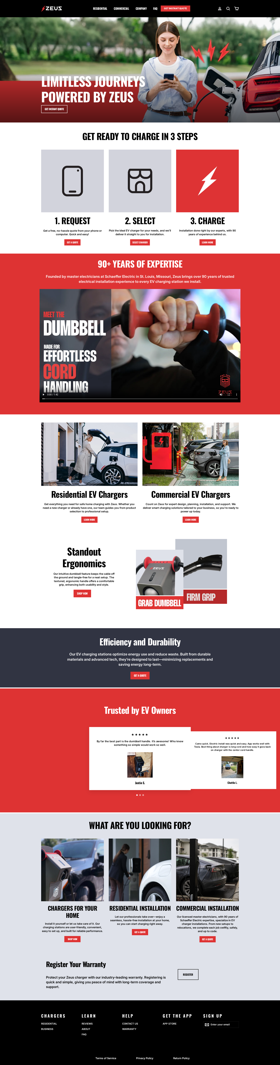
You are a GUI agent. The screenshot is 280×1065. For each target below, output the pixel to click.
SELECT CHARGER (139, 242)
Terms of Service (105, 1058)
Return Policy (181, 1058)
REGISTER (188, 974)
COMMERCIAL (121, 8)
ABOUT (86, 1029)
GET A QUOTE (72, 242)
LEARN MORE (207, 242)
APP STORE (169, 1023)
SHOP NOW (82, 593)
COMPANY (141, 8)
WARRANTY (129, 1029)
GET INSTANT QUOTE (175, 8)
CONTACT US (130, 1023)
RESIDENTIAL (100, 8)
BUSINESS (47, 1029)
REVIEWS (87, 1023)
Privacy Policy (144, 1058)
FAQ (155, 8)
